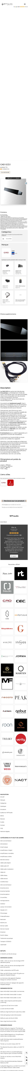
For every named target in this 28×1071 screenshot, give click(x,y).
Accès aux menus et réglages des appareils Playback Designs (12, 983)
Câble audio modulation (6, 869)
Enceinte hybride (5, 891)
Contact (2, 825)
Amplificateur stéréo (6, 856)
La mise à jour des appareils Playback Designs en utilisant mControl (10, 978)
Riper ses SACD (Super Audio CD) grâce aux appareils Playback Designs (12, 974)
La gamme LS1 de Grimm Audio (9, 1005)
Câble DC (2, 872)
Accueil (2, 797)
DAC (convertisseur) (5, 885)
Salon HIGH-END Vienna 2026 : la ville (10, 997)
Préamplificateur (5, 916)
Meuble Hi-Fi (3, 910)
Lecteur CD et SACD (5, 907)
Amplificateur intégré (6, 850)
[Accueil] (11, 4)
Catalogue (3, 806)
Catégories (3, 803)
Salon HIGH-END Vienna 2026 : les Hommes (12, 991)
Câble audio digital (5, 863)
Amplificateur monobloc (7, 853)
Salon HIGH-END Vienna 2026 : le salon (10, 994)
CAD (13, 251)
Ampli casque (4, 847)
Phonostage (3, 913)
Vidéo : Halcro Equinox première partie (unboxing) (10, 1001)
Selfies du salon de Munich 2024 (9, 1018)
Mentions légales (5, 831)
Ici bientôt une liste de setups (8, 954)
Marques (2, 800)
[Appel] (26, 1057)
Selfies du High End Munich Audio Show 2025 (12, 1012)
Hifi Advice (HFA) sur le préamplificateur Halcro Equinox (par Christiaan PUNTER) (11, 1052)
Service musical (4, 929)
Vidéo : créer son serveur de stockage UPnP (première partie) (12, 966)
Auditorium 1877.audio (6, 812)
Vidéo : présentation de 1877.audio (9, 970)
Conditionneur (4, 881)
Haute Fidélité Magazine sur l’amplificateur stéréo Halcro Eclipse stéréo (12, 1035)
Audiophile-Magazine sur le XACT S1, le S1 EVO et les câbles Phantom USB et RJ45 (12, 1066)
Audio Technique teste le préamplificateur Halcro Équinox (11, 1040)
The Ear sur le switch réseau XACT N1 (10, 1044)
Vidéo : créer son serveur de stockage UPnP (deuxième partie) (12, 961)
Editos (2, 815)
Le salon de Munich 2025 (7, 1008)
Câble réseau (3, 875)
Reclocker (3, 919)
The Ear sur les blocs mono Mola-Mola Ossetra (10, 1057)
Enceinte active (4, 888)
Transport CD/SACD (5, 941)
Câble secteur (4, 878)
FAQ (1, 828)
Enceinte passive (4, 894)
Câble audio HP (4, 866)
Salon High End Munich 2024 (8, 1021)
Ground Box (3, 897)
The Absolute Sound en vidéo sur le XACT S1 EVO (12, 1047)
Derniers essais (6, 1025)
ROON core (3, 922)
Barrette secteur (4, 859)
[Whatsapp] (26, 1063)
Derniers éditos (6, 988)
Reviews (2, 819)
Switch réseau (4, 935)
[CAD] (6, 252)
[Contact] (26, 1060)
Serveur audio (4, 925)
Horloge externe (4, 900)
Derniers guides (6, 958)
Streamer (3, 932)
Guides (2, 822)
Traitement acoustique (6, 938)
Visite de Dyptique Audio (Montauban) (10, 1015)
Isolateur (2, 903)
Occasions (3, 809)
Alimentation (4, 844)
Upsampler (3, 944)
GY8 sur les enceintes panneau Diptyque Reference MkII (11, 1062)
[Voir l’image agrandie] (14, 329)
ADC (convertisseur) (5, 840)
